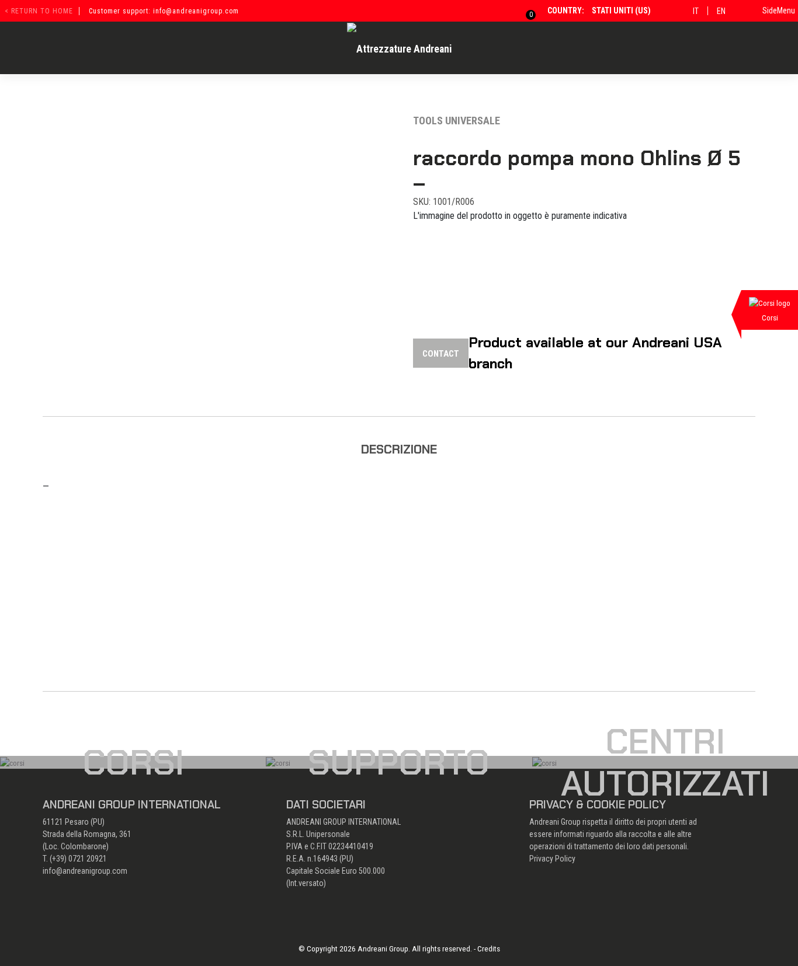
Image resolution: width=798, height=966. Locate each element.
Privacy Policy (552, 858)
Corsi (133, 762)
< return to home (39, 11)
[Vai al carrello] (524, 10)
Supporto (399, 762)
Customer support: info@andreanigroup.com (164, 11)
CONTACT (440, 353)
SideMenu (778, 10)
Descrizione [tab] (399, 449)
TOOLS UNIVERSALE (456, 120)
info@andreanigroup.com (85, 871)
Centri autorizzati (665, 762)
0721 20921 (87, 858)
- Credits (487, 948)
